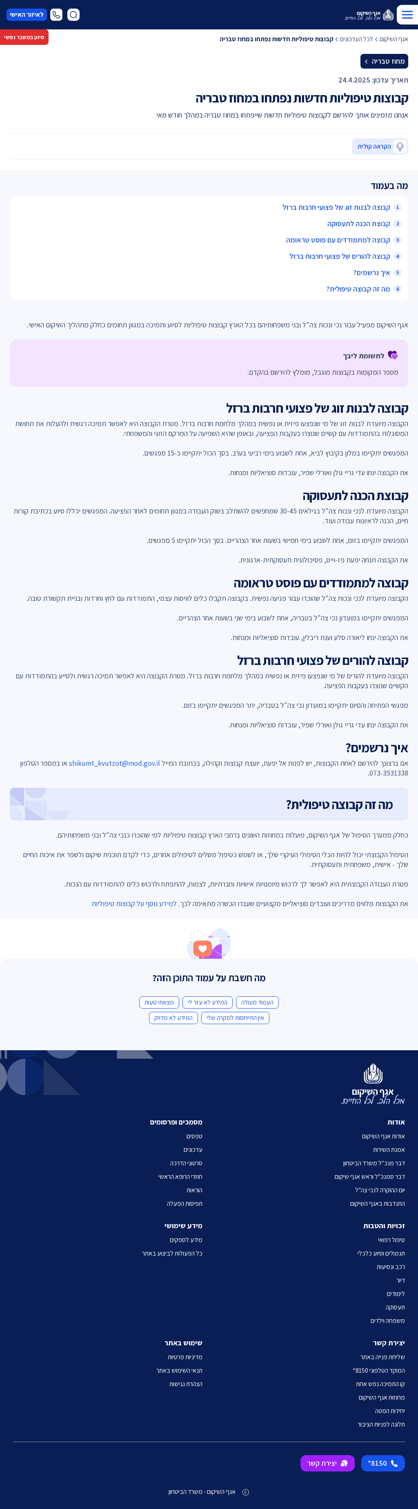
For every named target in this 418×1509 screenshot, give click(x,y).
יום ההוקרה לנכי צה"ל (380, 1190)
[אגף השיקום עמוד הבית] (369, 15)
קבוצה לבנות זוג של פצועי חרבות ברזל (336, 207)
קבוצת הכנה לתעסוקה (358, 223)
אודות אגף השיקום (383, 1136)
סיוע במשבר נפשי (24, 37)
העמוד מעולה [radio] (257, 1002)
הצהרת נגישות (185, 1384)
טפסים (194, 1136)
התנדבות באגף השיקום (377, 1203)
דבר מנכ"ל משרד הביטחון (374, 1163)
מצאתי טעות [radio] (159, 1002)
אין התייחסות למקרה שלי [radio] (235, 1017)
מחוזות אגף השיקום (382, 1397)
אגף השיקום (394, 39)
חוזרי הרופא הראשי (180, 1176)
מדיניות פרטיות (185, 1357)
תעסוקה (395, 1307)
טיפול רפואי (391, 1240)
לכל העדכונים (356, 39)
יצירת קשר (322, 1463)
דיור (400, 1280)
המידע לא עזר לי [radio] (207, 1002)
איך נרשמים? (372, 272)
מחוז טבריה (388, 61)
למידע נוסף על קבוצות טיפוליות (134, 903)
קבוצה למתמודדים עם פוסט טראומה (338, 239)
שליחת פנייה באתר (382, 1357)
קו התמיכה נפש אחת (380, 1384)
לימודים (396, 1293)
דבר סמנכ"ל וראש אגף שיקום (370, 1176)
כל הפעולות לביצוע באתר (172, 1253)
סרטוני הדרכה (186, 1163)
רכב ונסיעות (391, 1266)
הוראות (194, 1190)
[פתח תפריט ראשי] (407, 14)
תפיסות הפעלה (184, 1203)
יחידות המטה (390, 1411)
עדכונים (193, 1149)
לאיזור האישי (27, 14)
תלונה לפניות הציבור (381, 1424)
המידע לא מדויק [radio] (173, 1017)
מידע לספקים (186, 1240)
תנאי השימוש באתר (179, 1370)
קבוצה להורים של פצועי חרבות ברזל (339, 256)
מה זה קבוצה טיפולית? (358, 288)
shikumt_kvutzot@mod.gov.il (114, 763)
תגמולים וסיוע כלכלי (381, 1253)
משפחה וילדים (388, 1320)
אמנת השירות (389, 1149)
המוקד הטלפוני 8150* (379, 1370)
